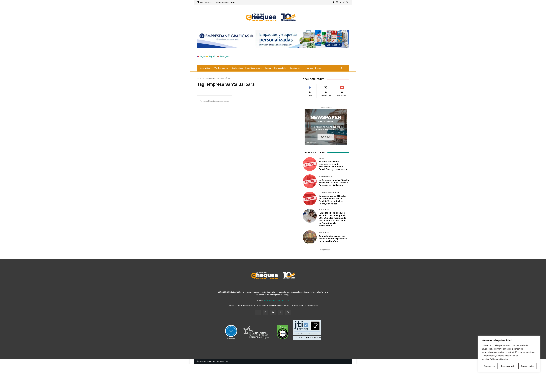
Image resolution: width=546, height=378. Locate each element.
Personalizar (489, 366)
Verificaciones (325, 177)
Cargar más (325, 250)
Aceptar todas (527, 366)
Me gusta (310, 86)
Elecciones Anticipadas (329, 193)
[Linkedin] (340, 2)
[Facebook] (333, 2)
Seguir (326, 86)
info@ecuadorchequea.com (276, 300)
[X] (347, 2)
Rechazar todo (508, 366)
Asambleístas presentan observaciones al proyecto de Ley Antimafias (333, 238)
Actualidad (324, 209)
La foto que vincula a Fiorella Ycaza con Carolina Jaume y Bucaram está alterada (334, 183)
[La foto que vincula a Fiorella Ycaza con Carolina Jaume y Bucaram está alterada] (310, 181)
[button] (342, 68)
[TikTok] (344, 2)
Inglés (203, 56)
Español (212, 56)
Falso (321, 158)
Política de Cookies (499, 359)
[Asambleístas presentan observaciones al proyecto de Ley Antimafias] (310, 237)
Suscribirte (342, 86)
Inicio (199, 78)
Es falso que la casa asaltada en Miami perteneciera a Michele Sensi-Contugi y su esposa (333, 165)
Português (224, 56)
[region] (509, 354)
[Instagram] (337, 2)
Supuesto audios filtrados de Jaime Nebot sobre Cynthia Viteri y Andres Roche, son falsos (332, 200)
